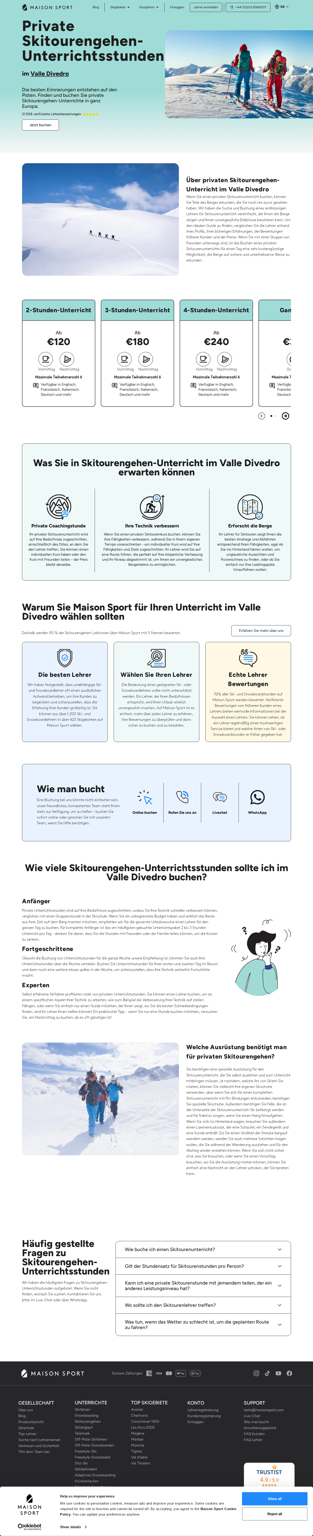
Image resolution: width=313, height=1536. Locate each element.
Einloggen (177, 7)
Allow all (275, 1499)
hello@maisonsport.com (264, 1410)
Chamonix (139, 1415)
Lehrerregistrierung (202, 1410)
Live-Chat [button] (252, 1416)
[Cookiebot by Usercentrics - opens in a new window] (30, 1527)
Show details (70, 1527)
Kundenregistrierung (204, 1416)
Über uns (25, 1410)
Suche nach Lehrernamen (39, 1440)
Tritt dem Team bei (33, 1452)
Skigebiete (118, 7)
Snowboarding (86, 1415)
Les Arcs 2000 (143, 1427)
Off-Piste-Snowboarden (94, 1445)
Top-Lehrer (27, 1434)
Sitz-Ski (81, 1463)
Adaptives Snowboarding (95, 1475)
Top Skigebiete (149, 1402)
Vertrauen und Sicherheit (38, 1446)
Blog (22, 1416)
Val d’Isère (139, 1457)
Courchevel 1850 (145, 1421)
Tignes (136, 1451)
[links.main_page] (47, 7)
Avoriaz (137, 1409)
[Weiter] (285, 415)
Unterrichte (91, 1402)
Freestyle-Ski (85, 1451)
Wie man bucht (256, 1422)
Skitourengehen (88, 1421)
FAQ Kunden (254, 1434)
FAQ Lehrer (253, 1440)
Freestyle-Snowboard (92, 1457)
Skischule (26, 1428)
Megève (137, 1433)
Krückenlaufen (87, 1481)
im (45, 73)
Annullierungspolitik (260, 1428)
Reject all (274, 1514)
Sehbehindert (86, 1469)
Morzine (137, 1445)
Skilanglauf (84, 1427)
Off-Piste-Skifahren (91, 1439)
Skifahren (82, 1409)
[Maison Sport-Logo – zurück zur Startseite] (52, 1373)
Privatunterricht (31, 1422)
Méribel (137, 1439)
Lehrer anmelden (206, 7)
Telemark (82, 1433)
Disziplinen (147, 7)
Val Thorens (140, 1463)
